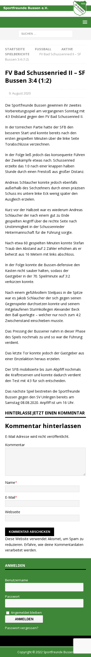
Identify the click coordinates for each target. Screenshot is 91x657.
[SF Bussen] (45, 13)
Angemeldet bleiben (26, 612)
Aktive (67, 49)
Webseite (12, 511)
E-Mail (10, 497)
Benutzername (16, 580)
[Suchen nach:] (45, 33)
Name (10, 482)
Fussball (43, 49)
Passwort (12, 596)
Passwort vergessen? (21, 628)
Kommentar (15, 444)
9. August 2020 (20, 93)
